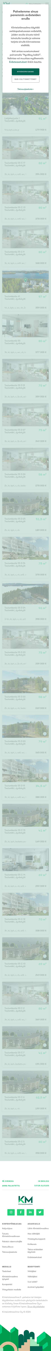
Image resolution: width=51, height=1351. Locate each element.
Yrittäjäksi (32, 1271)
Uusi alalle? (32, 1282)
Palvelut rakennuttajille (12, 1241)
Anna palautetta (11, 1186)
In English (43, 1181)
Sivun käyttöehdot (35, 1306)
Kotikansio (32, 1244)
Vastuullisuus (7, 1247)
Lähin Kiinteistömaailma (38, 1228)
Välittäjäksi (32, 1276)
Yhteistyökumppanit (36, 1239)
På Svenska (8, 1181)
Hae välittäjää (34, 1234)
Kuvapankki (7, 1284)
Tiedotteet (6, 1271)
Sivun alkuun (41, 1186)
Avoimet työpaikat (36, 1287)
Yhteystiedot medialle (11, 1289)
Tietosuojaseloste (9, 1252)
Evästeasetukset (35, 1257)
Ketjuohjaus (7, 1228)
